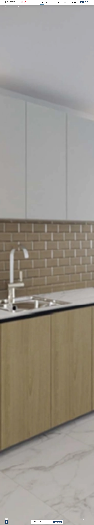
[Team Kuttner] (11, 2)
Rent (53, 2)
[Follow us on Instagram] (81, 2)
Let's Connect (73, 2)
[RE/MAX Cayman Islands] (23, 2)
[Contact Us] (6, 522)
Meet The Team (61, 2)
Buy (42, 2)
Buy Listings (11, 6)
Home (6, 6)
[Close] (63, 520)
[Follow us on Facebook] (83, 2)
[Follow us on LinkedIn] (87, 2)
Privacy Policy (48, 522)
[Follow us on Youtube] (85, 2)
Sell (47, 2)
